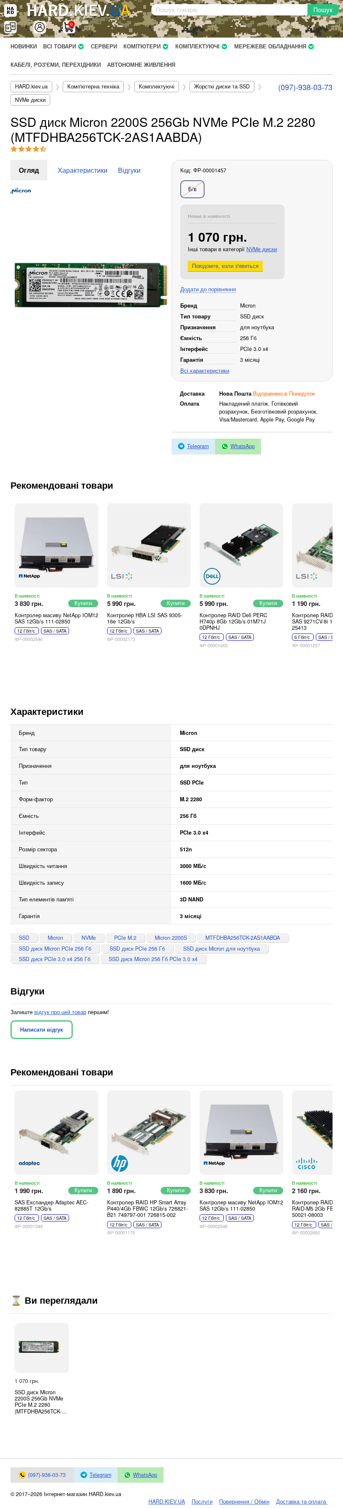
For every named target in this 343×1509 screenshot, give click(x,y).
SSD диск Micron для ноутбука (221, 948)
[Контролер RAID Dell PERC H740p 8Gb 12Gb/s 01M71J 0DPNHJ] (241, 545)
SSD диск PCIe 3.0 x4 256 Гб (54, 959)
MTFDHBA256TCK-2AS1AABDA (242, 937)
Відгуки (129, 170)
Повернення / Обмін (244, 1501)
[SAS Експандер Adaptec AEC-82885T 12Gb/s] (56, 1132)
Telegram (198, 446)
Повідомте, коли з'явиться (225, 266)
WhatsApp (242, 446)
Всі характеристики (204, 370)
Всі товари (59, 46)
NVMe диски (261, 249)
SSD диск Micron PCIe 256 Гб (55, 948)
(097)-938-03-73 (305, 86)
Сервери (104, 46)
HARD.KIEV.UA (166, 1501)
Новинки (23, 46)
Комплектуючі (197, 46)
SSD (24, 937)
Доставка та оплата (302, 1501)
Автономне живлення (141, 64)
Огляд (29, 170)
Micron (55, 937)
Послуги (202, 1501)
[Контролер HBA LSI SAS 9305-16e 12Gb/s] (149, 545)
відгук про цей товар (60, 1012)
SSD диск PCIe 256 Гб (137, 948)
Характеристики (83, 170)
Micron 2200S (171, 937)
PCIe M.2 (125, 937)
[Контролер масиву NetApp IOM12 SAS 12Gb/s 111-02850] (56, 545)
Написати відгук (41, 1029)
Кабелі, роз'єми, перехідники (55, 64)
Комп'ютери (142, 46)
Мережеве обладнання (270, 46)
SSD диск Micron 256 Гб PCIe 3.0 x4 (153, 959)
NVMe (89, 937)
